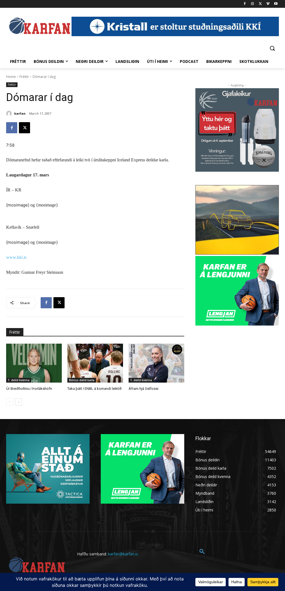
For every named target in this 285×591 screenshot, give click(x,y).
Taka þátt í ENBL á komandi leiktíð (94, 388)
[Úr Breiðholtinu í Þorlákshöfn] (34, 363)
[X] (260, 4)
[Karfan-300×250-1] (237, 291)
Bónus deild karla (81, 380)
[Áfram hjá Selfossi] (156, 363)
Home (11, 76)
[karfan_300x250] (48, 469)
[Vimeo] (268, 4)
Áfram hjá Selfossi (143, 388)
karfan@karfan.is (123, 553)
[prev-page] (9, 402)
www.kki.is (16, 257)
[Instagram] (252, 4)
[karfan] (9, 113)
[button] (272, 48)
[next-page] (18, 402)
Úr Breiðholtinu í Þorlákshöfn (29, 388)
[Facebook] (245, 4)
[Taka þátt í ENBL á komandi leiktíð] (95, 363)
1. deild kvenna (19, 380)
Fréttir (24, 76)
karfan (20, 113)
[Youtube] (275, 4)
